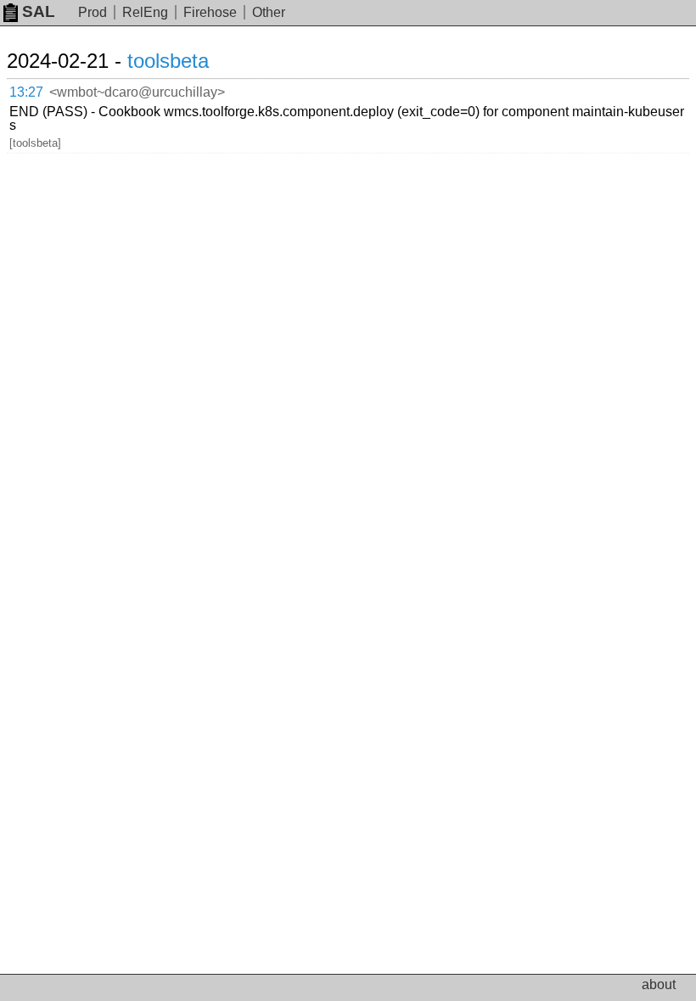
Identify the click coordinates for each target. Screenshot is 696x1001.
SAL (38, 11)
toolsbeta (168, 60)
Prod (92, 12)
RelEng (145, 12)
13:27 (26, 92)
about (659, 984)
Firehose (210, 12)
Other (268, 12)
